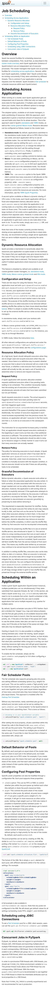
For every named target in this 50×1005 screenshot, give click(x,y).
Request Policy (19, 28)
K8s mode (41, 274)
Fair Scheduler (13, 923)
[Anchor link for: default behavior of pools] (37, 747)
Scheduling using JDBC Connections (21, 47)
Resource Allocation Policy (20, 26)
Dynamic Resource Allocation (19, 20)
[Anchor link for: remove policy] (18, 448)
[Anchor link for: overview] (18, 53)
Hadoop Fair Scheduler (10, 697)
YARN (36, 123)
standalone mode (37, 271)
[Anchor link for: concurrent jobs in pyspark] (41, 937)
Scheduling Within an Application (17, 36)
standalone (26, 123)
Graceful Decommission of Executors (24, 33)
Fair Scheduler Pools (15, 39)
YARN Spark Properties (29, 193)
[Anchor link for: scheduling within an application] (21, 581)
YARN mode (6, 274)
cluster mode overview (10, 63)
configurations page (38, 348)
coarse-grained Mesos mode (21, 125)
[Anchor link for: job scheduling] (32, 10)
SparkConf (6, 849)
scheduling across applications (22, 71)
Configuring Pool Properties (18, 44)
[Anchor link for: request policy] (18, 376)
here (32, 338)
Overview (8, 15)
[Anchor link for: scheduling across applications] (23, 93)
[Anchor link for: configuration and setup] (32, 279)
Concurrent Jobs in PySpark (18, 49)
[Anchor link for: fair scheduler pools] (31, 674)
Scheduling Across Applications (16, 18)
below (4, 309)
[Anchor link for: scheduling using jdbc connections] (20, 919)
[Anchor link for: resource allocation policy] (35, 352)
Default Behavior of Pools (17, 41)
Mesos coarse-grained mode (22, 274)
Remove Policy (19, 31)
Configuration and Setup (19, 23)
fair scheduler (41, 82)
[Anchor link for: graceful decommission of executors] (15, 474)
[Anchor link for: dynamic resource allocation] (43, 244)
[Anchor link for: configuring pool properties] (41, 771)
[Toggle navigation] (45, 3)
